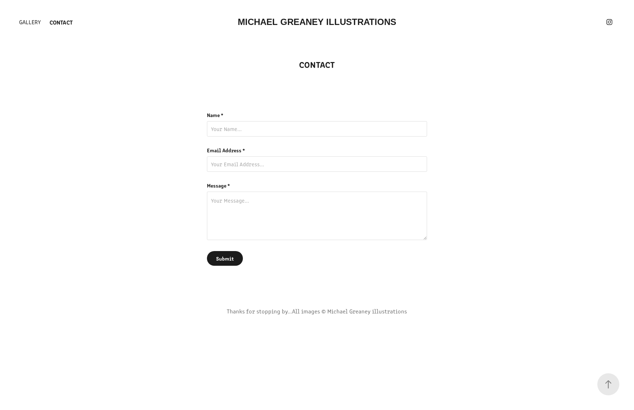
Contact (61, 22)
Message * (218, 185)
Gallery (30, 22)
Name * (215, 114)
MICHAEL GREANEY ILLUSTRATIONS (317, 22)
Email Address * (226, 150)
